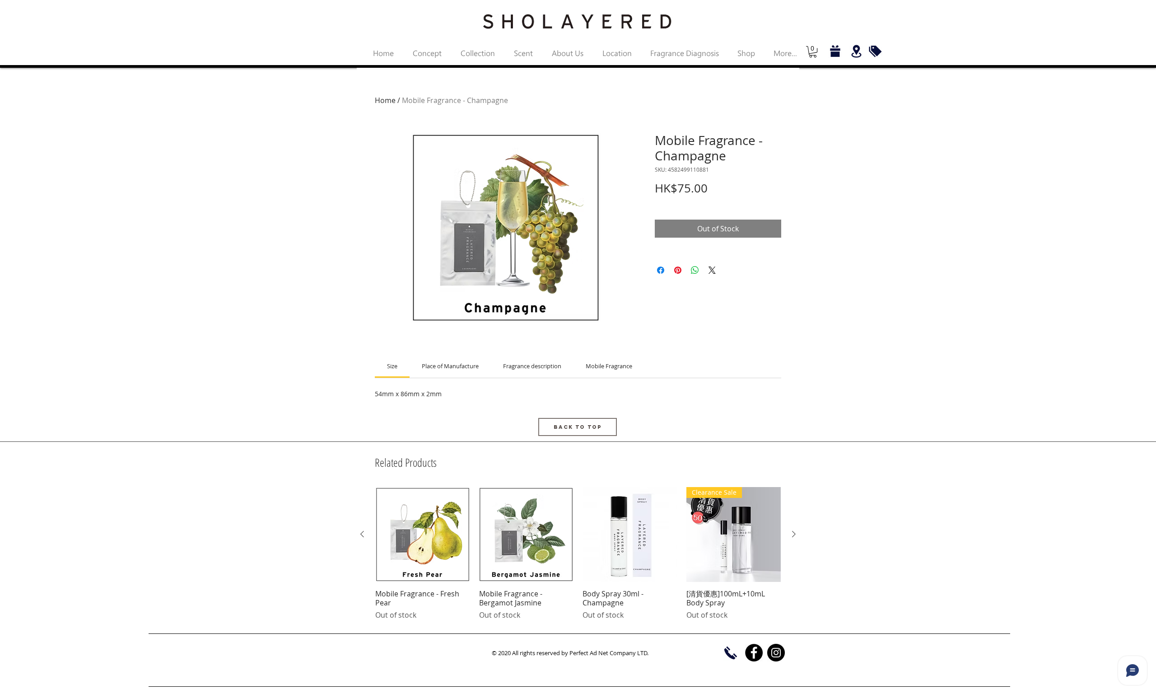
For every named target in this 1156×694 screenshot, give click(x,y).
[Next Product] (793, 534)
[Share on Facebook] (660, 270)
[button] (813, 51)
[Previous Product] (362, 534)
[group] (578, 554)
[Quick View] (422, 534)
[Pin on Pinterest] (677, 270)
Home (385, 100)
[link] (392, 366)
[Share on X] (712, 270)
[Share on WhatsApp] (695, 270)
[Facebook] (754, 652)
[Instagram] (776, 652)
